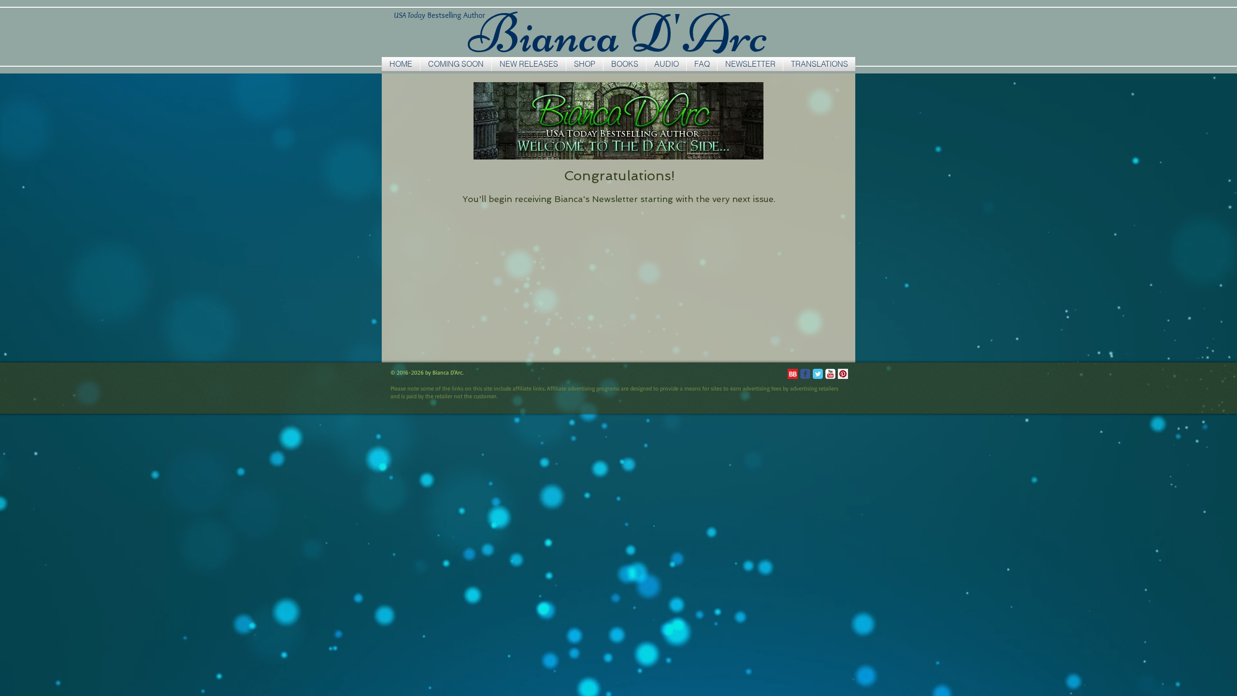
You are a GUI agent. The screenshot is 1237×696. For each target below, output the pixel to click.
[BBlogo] (793, 374)
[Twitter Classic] (818, 374)
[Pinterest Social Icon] (843, 374)
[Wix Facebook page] (805, 374)
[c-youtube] (830, 374)
